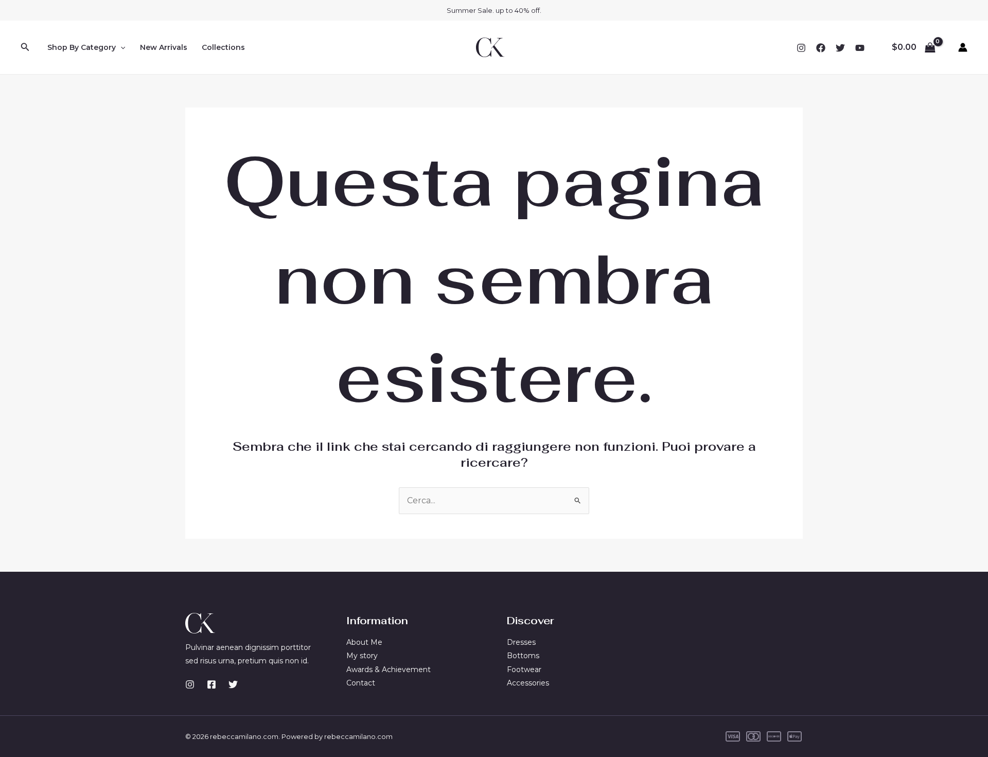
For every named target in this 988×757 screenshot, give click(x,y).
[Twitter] (840, 47)
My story (362, 655)
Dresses (521, 642)
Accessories (528, 683)
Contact (360, 683)
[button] (25, 47)
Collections (223, 47)
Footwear (524, 669)
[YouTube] (859, 47)
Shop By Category (81, 47)
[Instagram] (801, 47)
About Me (364, 642)
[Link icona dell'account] (962, 47)
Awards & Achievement (388, 669)
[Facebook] (820, 47)
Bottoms (523, 655)
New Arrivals (163, 47)
